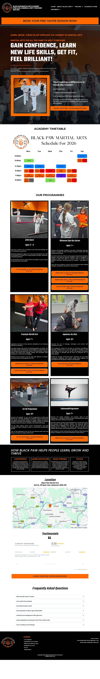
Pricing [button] (78, 6)
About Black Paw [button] (64, 6)
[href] (50, 508)
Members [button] (55, 9)
